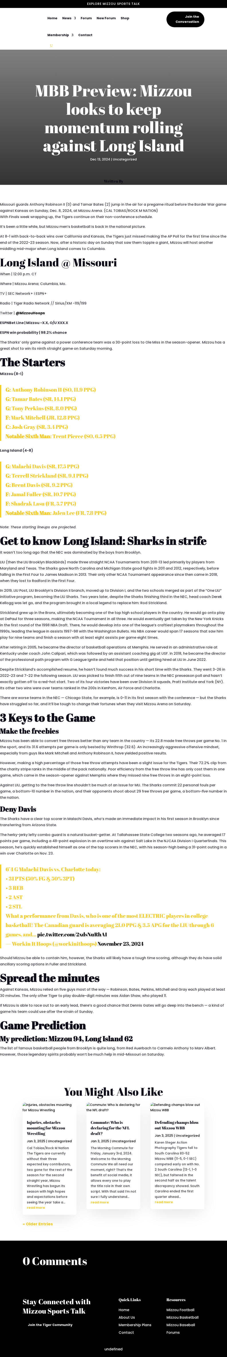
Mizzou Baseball (180, 1325)
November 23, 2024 (121, 943)
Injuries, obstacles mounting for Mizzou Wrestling (46, 1128)
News (66, 18)
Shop (125, 18)
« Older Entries (38, 1224)
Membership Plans (135, 1325)
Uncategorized (125, 159)
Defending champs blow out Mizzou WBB (177, 1125)
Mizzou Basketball (182, 1317)
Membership (58, 35)
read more (36, 1207)
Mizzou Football (180, 1309)
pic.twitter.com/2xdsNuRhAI (72, 934)
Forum (86, 18)
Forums (173, 1332)
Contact (85, 35)
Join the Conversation (187, 19)
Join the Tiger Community (50, 1325)
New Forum (106, 18)
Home (52, 18)
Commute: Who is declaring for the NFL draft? (110, 1128)
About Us (127, 1317)
